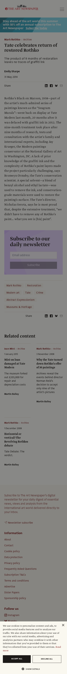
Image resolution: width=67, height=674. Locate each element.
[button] (32, 669)
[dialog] (33, 647)
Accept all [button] (16, 658)
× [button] (63, 625)
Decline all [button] (47, 659)
